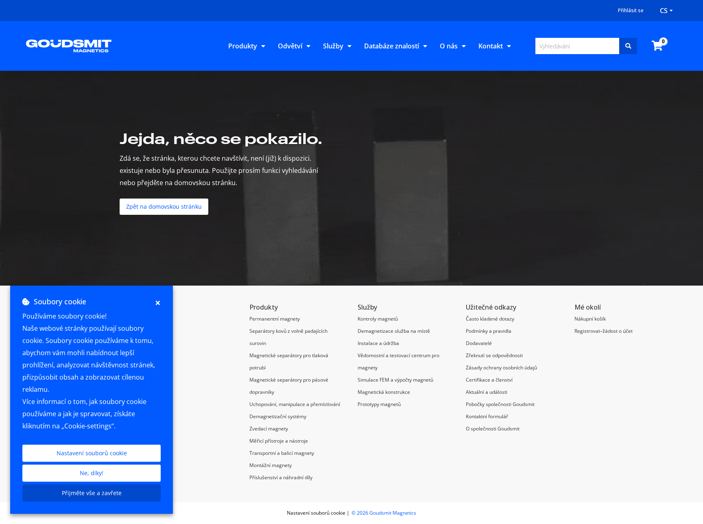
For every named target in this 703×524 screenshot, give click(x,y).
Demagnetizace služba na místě (394, 331)
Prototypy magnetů (379, 404)
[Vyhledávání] (628, 46)
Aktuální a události (486, 392)
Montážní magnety (270, 465)
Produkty (242, 45)
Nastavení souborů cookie (92, 453)
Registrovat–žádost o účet (603, 331)
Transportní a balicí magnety (281, 453)
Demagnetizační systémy (277, 416)
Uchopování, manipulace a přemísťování (294, 404)
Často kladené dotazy (490, 318)
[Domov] (68, 45)
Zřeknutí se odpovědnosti (494, 355)
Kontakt (490, 45)
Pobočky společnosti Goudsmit (500, 404)
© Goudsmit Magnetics (384, 512)
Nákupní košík (590, 318)
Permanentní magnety (274, 318)
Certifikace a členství (489, 379)
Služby (333, 45)
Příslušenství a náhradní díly (280, 477)
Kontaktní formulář (487, 416)
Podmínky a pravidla (488, 331)
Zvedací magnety (268, 428)
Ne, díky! (91, 473)
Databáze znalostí (391, 45)
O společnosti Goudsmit (493, 428)
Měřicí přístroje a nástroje (278, 440)
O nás (449, 45)
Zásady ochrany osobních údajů (501, 367)
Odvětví (290, 45)
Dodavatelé (479, 343)
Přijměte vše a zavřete (92, 493)
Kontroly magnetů (378, 318)
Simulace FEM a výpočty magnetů (395, 379)
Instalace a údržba (378, 343)
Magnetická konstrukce (384, 392)
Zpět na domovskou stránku (164, 206)
